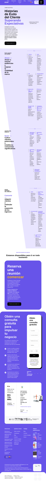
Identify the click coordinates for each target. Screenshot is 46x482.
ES (32, 2)
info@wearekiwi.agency (25, 406)
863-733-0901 (9, 397)
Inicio (8, 0)
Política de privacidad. (33, 362)
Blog (25, 0)
